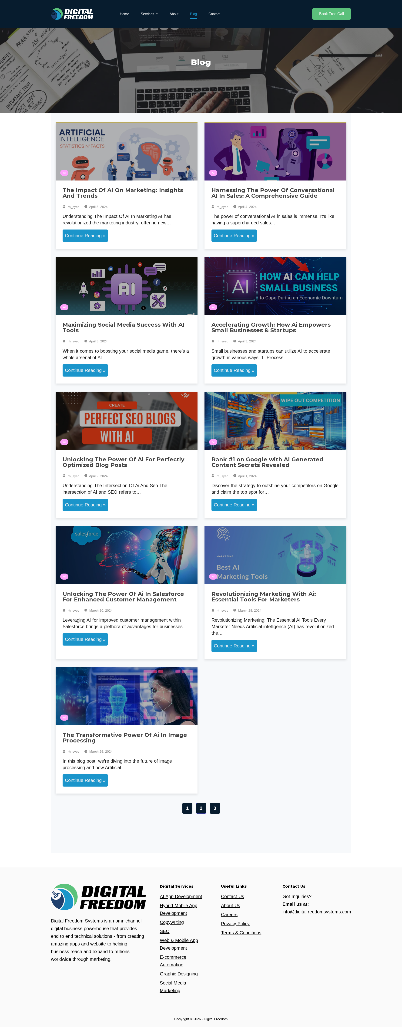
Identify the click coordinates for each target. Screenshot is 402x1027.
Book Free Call (331, 14)
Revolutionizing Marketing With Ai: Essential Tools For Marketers (263, 597)
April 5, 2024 (98, 207)
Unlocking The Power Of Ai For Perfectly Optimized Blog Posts (123, 462)
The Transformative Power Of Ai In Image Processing (125, 738)
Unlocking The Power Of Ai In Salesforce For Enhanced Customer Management (123, 597)
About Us (230, 905)
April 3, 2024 (98, 341)
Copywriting (172, 922)
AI (64, 172)
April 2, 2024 (98, 476)
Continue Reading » (85, 235)
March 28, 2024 (249, 610)
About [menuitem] (174, 14)
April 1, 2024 (247, 476)
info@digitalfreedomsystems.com (316, 911)
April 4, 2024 (247, 207)
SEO (165, 931)
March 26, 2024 (100, 751)
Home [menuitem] (124, 14)
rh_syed (73, 207)
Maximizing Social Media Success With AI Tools (123, 327)
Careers (229, 914)
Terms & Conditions (241, 932)
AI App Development (181, 896)
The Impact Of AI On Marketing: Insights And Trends (123, 193)
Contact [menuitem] (214, 14)
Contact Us (232, 896)
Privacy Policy (235, 923)
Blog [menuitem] (193, 14)
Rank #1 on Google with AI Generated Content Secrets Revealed (267, 462)
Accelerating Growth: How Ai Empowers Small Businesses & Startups (271, 327)
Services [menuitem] (147, 14)
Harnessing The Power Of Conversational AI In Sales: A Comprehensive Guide (273, 193)
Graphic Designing (179, 973)
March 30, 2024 (100, 610)
